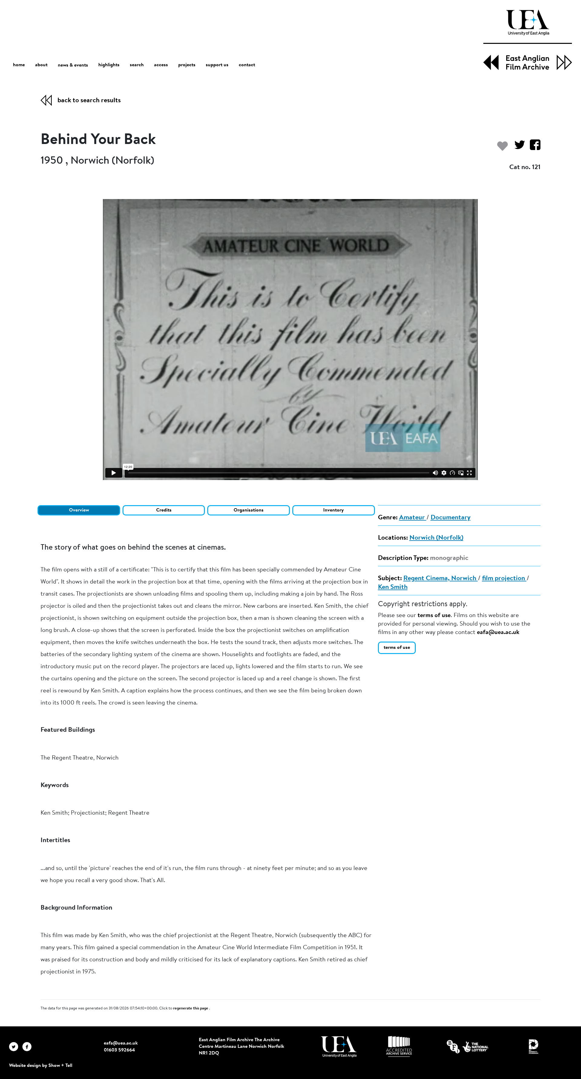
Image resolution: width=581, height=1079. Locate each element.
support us (217, 65)
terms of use (434, 616)
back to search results (89, 100)
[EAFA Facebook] (28, 1046)
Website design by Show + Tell (40, 1065)
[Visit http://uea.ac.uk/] (338, 1046)
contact (247, 65)
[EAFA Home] (527, 40)
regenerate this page (191, 1008)
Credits (164, 510)
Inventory (333, 510)
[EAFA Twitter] (15, 1046)
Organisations (249, 510)
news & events (73, 65)
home (19, 65)
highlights (109, 65)
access (161, 65)
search (137, 65)
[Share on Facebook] (532, 147)
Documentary (451, 518)
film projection (504, 578)
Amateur (412, 518)
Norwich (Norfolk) (436, 538)
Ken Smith (393, 587)
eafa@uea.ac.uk (498, 632)
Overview (79, 510)
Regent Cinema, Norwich (440, 578)
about (41, 65)
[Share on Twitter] (517, 147)
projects (186, 65)
